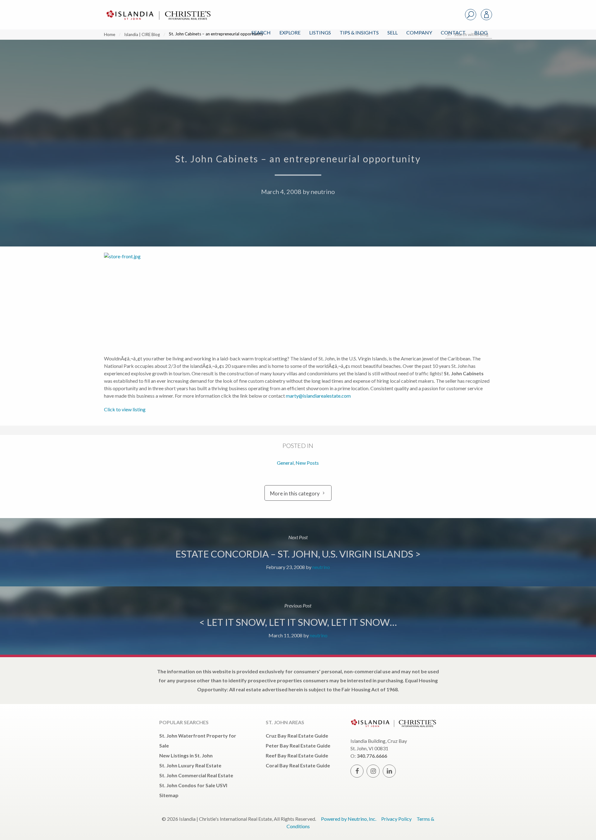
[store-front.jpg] (166, 300)
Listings (320, 32)
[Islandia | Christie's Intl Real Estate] (157, 10)
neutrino (323, 191)
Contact (453, 32)
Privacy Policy (396, 819)
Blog (481, 32)
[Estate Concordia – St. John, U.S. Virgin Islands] (298, 552)
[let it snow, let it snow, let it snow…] (298, 620)
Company (419, 32)
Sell (392, 32)
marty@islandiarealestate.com (318, 396)
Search (261, 32)
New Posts (307, 463)
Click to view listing (125, 409)
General (285, 463)
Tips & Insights (359, 32)
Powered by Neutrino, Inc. (348, 819)
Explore (289, 32)
